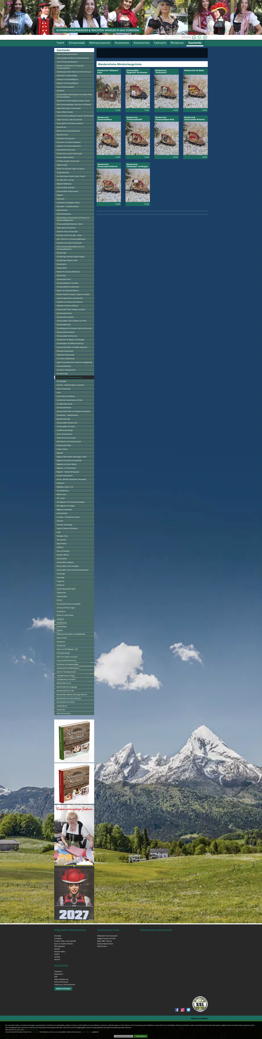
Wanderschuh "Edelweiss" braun (108, 71)
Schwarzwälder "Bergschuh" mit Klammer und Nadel (136, 71)
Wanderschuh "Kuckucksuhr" (161, 71)
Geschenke (63, 50)
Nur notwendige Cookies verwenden (123, 1036)
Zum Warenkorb (205, 36)
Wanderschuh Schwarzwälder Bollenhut (194, 118)
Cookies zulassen (140, 1036)
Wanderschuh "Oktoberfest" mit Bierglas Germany (137, 165)
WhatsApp (199, 36)
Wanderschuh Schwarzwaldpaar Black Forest (164, 118)
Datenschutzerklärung (31, 1030)
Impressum (35, 1032)
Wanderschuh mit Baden (194, 70)
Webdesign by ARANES (199, 1018)
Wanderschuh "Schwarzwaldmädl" (134, 118)
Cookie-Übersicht (86, 1032)
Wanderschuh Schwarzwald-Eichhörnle (107, 165)
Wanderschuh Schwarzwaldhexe (104, 118)
